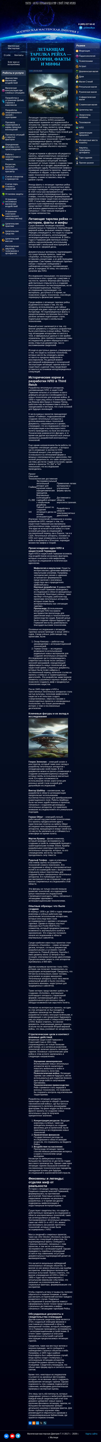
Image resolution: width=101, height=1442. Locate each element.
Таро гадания (85, 158)
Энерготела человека (84, 116)
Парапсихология (87, 56)
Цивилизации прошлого (85, 134)
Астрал (82, 66)
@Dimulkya (89, 28)
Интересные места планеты (88, 141)
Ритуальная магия (88, 87)
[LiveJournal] (44, 1423)
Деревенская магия (88, 71)
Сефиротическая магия (87, 98)
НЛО (81, 127)
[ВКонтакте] (30, 1423)
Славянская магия (88, 105)
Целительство (86, 110)
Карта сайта (91, 1434)
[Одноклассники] (33, 1423)
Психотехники (86, 61)
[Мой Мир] (37, 1423)
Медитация (84, 51)
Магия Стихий (86, 82)
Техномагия (85, 122)
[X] (41, 1423)
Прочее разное (86, 163)
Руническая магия (88, 92)
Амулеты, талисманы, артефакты (84, 150)
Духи (81, 76)
